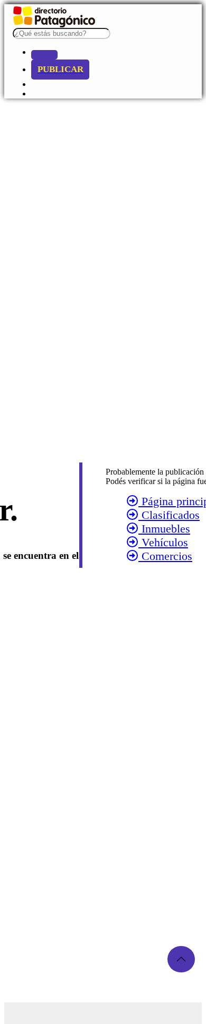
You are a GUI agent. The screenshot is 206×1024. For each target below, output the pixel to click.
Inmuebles (164, 528)
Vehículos (163, 542)
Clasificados (169, 514)
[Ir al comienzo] (181, 959)
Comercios (165, 556)
